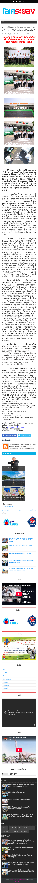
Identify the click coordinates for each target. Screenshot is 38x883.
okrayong (32, 33)
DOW (28, 33)
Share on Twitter (25, 435)
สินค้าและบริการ (7, 679)
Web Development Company (18, 879)
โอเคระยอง (23, 33)
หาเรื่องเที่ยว (6, 688)
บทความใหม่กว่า (6, 510)
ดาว (19, 33)
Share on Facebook (11, 435)
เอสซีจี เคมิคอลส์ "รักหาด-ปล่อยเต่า (19, 799)
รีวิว (4, 676)
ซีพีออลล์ (16, 33)
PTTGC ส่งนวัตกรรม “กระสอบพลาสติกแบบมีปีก (21, 546)
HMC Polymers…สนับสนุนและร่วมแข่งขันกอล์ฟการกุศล (19, 807)
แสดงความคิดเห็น (8, 506)
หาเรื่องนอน (6, 685)
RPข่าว (5, 670)
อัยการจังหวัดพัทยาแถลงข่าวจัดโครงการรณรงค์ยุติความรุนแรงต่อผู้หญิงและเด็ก (20, 815)
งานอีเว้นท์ (5, 673)
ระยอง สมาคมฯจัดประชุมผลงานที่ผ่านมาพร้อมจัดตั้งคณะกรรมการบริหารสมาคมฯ (21, 870)
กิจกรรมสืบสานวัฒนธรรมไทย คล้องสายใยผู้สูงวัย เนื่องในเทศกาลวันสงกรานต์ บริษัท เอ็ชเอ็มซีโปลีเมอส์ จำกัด (21, 540)
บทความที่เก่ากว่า (32, 510)
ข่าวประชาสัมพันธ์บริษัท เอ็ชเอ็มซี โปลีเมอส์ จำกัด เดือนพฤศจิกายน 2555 (21, 785)
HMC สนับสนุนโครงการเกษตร (17, 792)
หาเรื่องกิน (5, 682)
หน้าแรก (19, 510)
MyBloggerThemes (19, 881)
